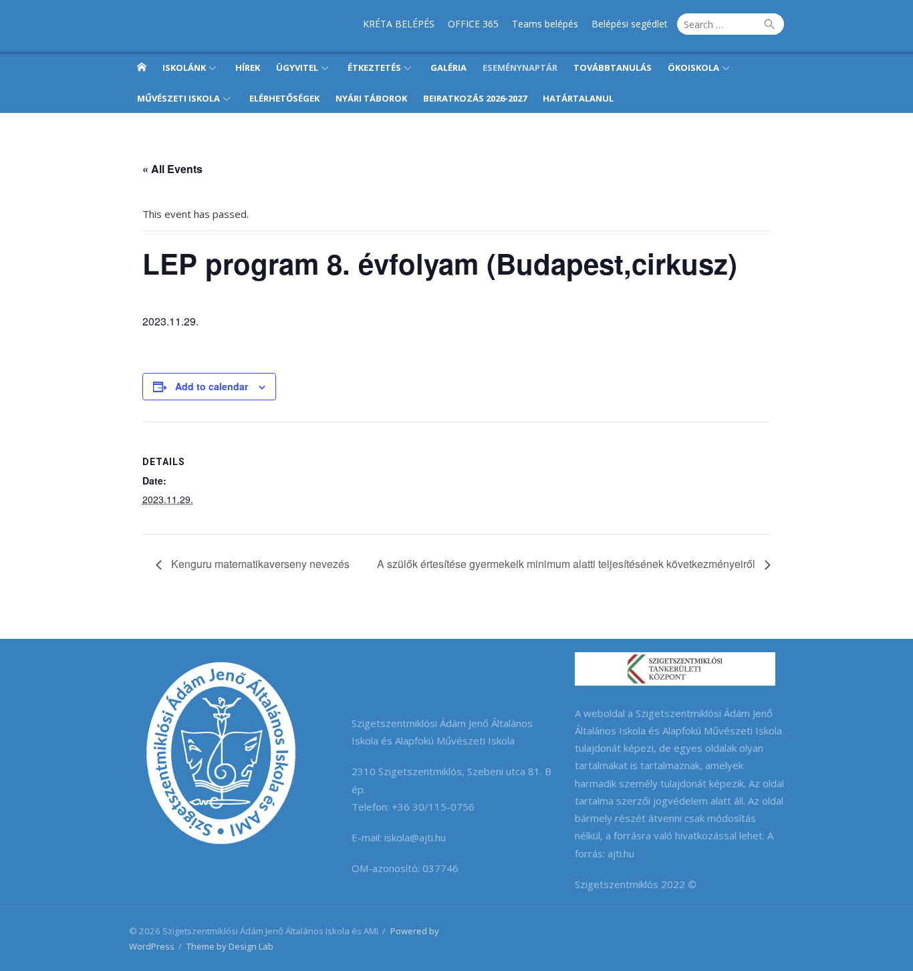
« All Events (172, 168)
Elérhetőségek (284, 98)
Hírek (247, 67)
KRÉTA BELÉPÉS (398, 23)
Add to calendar (211, 386)
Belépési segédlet (630, 23)
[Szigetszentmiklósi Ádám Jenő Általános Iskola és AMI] (141, 66)
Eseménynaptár (520, 67)
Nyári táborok (371, 98)
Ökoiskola (693, 67)
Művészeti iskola (178, 98)
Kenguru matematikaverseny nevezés (259, 563)
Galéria (448, 67)
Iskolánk (184, 67)
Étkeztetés (374, 67)
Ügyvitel (297, 67)
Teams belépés (545, 23)
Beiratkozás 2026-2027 (475, 98)
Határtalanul (578, 98)
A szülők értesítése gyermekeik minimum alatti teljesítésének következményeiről (567, 563)
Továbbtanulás (612, 67)
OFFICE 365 (473, 23)
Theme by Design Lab (229, 946)
